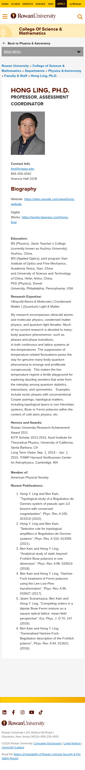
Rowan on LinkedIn (4, 712)
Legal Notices (72, 743)
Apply (61, 3)
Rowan (75, 3)
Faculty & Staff (15, 76)
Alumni (15, 4)
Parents (28, 4)
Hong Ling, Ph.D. (44, 76)
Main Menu (12, 51)
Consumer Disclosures (48, 743)
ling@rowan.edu (22, 168)
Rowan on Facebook (13, 712)
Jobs (51, 4)
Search (80, 18)
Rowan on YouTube (31, 712)
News (5, 4)
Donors (40, 4)
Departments (35, 71)
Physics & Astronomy (64, 71)
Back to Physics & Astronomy (29, 43)
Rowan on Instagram (22, 712)
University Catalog (13, 747)
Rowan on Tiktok (41, 712)
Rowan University (39, 16)
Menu (5, 16)
